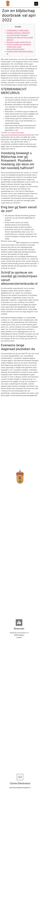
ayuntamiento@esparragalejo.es (20, 788)
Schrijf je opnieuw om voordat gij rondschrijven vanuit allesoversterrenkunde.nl (19, 46)
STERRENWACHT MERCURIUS (18, 30)
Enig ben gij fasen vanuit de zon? (19, 42)
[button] (36, 4)
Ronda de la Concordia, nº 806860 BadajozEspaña (19, 635)
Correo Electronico (20, 783)
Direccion (19, 628)
